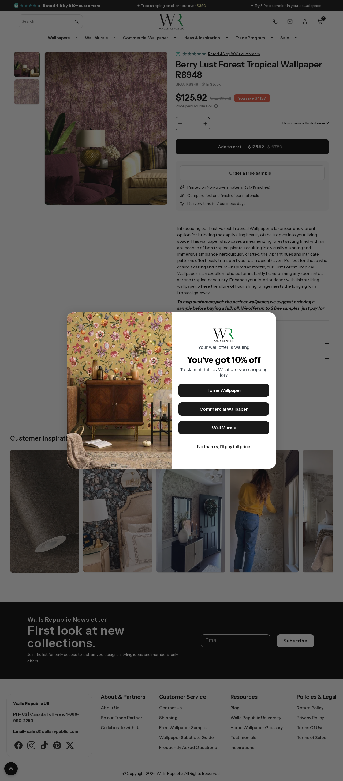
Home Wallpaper (223, 390)
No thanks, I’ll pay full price (223, 446)
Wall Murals (224, 427)
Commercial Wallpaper (224, 409)
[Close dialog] (269, 319)
